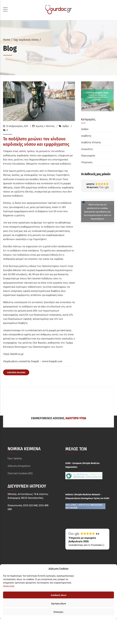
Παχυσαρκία (88, 155)
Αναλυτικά (8, 586)
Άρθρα (65, 126)
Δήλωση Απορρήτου (19, 465)
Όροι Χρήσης (15, 458)
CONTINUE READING (16, 372)
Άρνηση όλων (58, 603)
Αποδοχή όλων (58, 595)
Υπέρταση (86, 162)
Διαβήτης (86, 135)
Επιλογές (58, 611)
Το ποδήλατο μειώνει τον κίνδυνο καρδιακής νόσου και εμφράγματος (36, 141)
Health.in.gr (16, 353)
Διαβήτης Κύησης (91, 142)
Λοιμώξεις (87, 148)
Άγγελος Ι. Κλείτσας (45, 126)
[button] (97, 186)
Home (6, 40)
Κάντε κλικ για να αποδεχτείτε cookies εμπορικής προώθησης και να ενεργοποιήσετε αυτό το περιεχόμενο (97, 211)
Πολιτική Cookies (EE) (20, 473)
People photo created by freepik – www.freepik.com (32, 361)
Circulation (18, 163)
